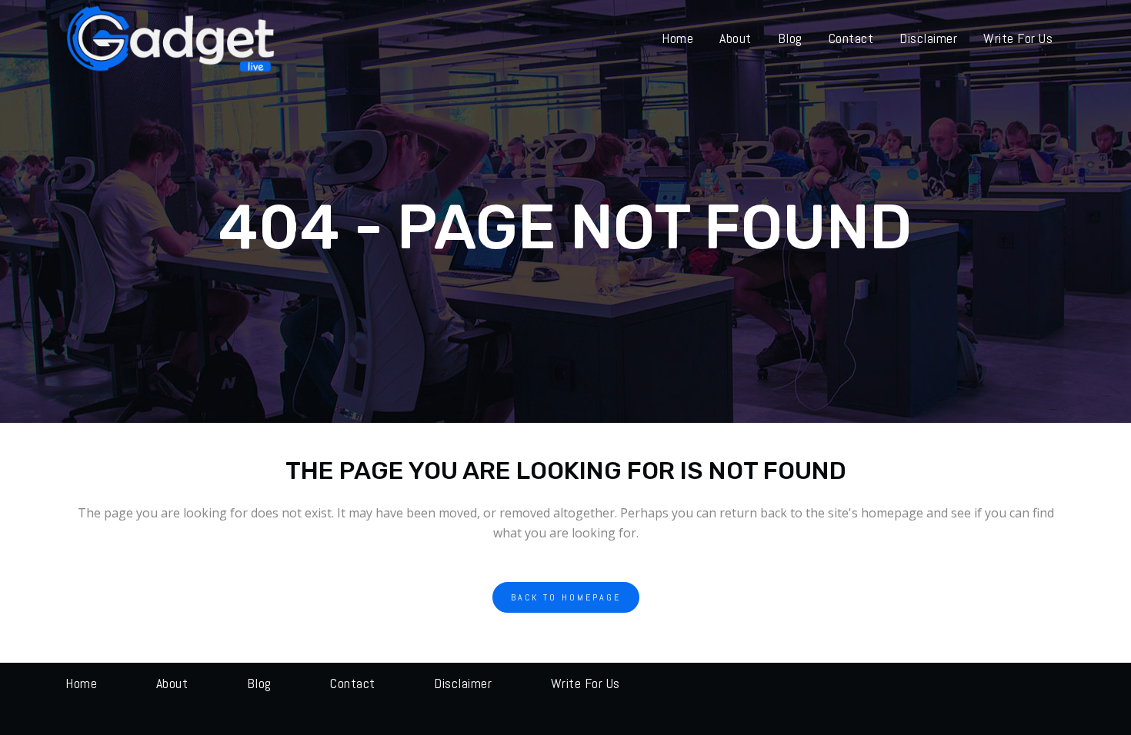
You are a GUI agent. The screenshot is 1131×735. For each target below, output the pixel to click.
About (172, 683)
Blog (259, 683)
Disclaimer (463, 683)
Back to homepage (566, 597)
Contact (352, 683)
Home (81, 683)
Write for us (585, 683)
